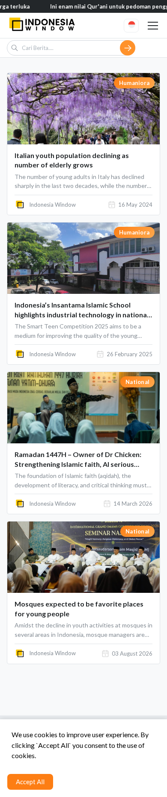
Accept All (30, 781)
